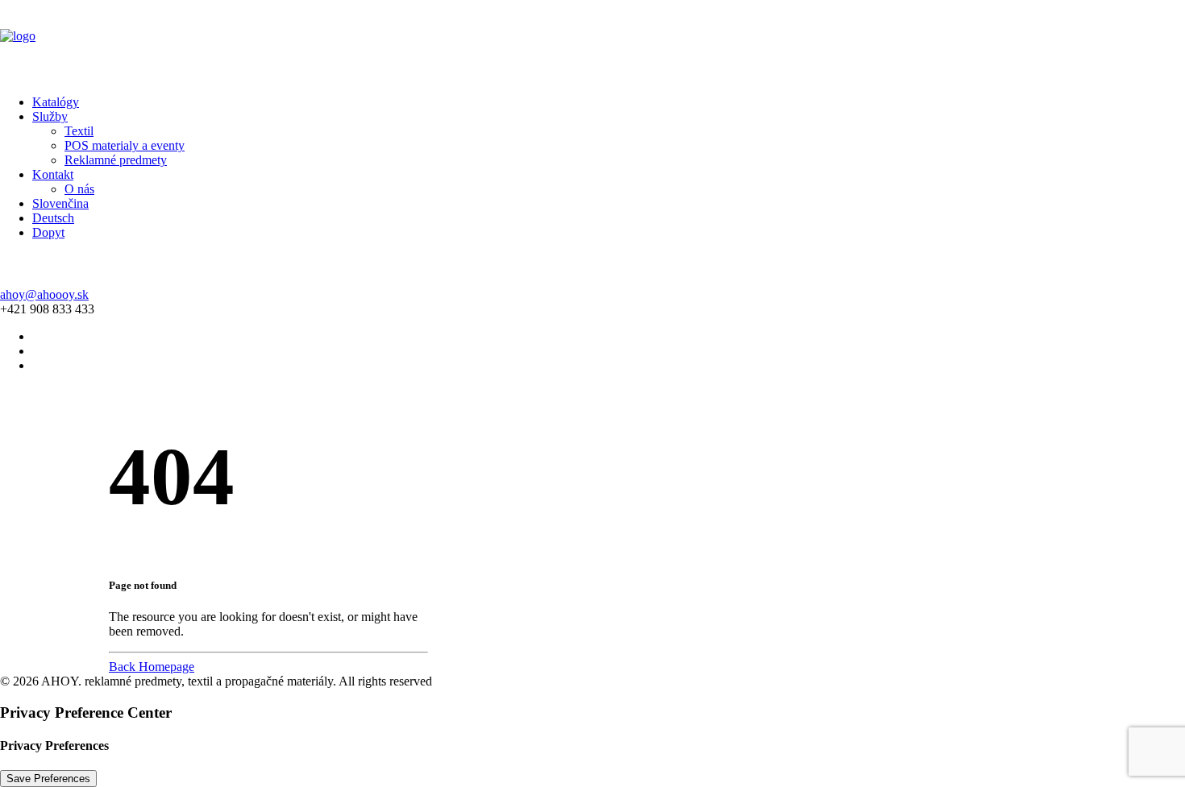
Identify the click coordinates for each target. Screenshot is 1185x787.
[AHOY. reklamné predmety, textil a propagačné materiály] (592, 41)
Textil (79, 131)
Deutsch (53, 218)
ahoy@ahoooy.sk (44, 294)
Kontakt (52, 174)
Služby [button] (50, 116)
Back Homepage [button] (151, 666)
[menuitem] (608, 102)
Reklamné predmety (115, 160)
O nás (79, 189)
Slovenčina (60, 203)
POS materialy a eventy (124, 145)
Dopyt (48, 232)
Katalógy (55, 102)
